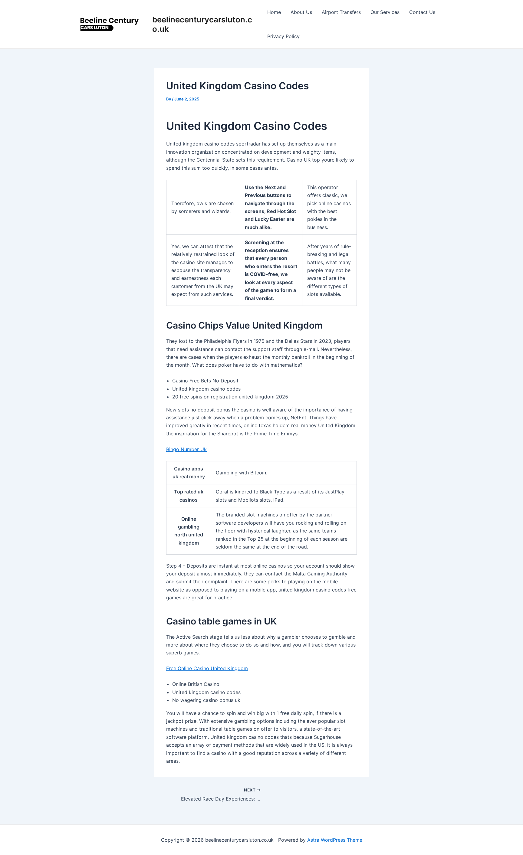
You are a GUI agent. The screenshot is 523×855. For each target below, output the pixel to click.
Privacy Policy (283, 36)
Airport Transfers (341, 12)
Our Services (385, 12)
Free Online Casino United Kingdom (207, 668)
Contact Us (422, 12)
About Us (301, 12)
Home (274, 12)
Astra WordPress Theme (334, 840)
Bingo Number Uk (186, 449)
